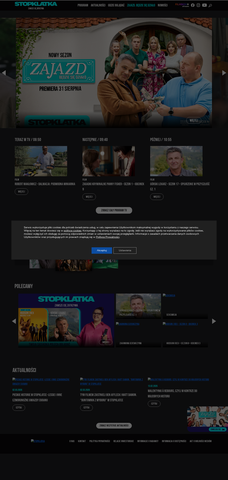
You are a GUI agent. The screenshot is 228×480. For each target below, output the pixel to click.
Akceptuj (102, 250)
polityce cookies (72, 230)
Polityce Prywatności (107, 237)
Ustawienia (125, 250)
